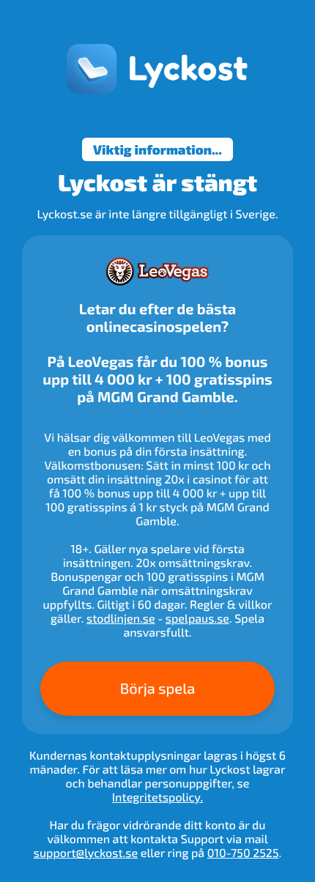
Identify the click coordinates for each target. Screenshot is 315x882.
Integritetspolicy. (157, 797)
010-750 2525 (243, 853)
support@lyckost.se (86, 853)
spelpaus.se (197, 619)
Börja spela (158, 688)
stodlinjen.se (120, 619)
